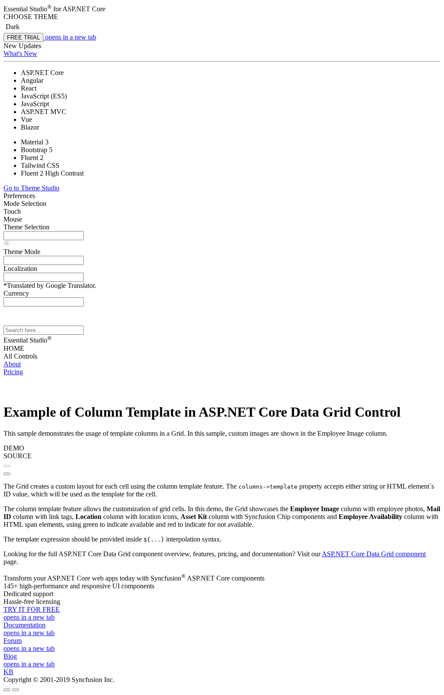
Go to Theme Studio (31, 188)
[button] (222, 17)
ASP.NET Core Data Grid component (374, 554)
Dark (13, 26)
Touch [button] (12, 211)
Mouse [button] (12, 219)
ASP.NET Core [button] (83, 9)
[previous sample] (6, 466)
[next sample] (6, 474)
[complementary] (222, 52)
